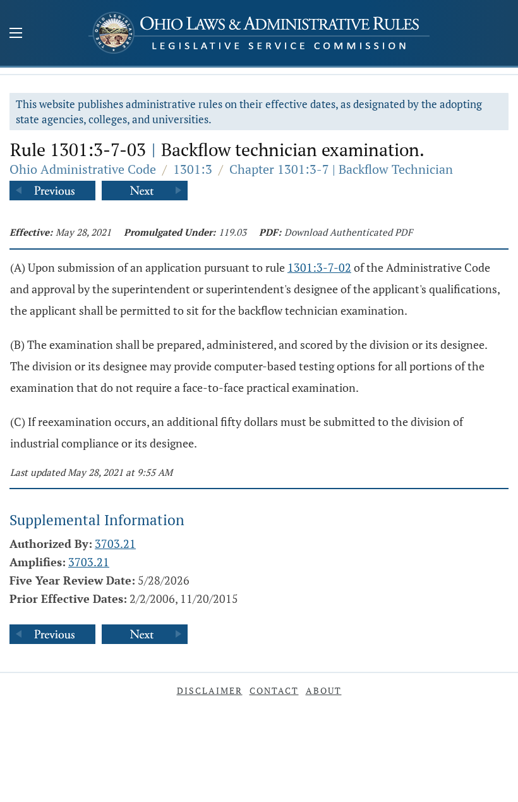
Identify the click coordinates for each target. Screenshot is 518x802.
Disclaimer (210, 690)
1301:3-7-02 (319, 267)
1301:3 (192, 169)
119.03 (232, 232)
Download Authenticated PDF (348, 232)
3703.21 (115, 543)
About (324, 690)
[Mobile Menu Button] (15, 34)
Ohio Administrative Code (82, 169)
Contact (274, 690)
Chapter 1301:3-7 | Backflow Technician (341, 169)
